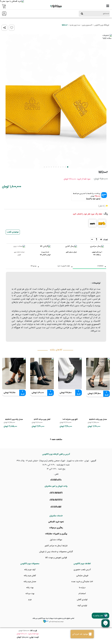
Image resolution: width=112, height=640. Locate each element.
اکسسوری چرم (87, 25)
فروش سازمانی (82, 575)
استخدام (82, 593)
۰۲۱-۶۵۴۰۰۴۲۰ (56, 480)
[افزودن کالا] (101, 239)
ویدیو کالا (33, 266)
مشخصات (100, 266)
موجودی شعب (13, 232)
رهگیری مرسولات (56, 528)
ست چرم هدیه (75, 25)
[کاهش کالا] (92, 239)
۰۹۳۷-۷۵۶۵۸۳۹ (56, 493)
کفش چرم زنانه (30, 575)
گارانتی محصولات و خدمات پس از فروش (56, 551)
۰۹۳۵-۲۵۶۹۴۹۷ (56, 500)
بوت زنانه (29, 587)
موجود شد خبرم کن (80, 634)
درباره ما (82, 587)
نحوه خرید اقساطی (56, 522)
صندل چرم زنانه (30, 581)
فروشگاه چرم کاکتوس (101, 25)
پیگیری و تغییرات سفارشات (56, 534)
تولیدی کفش (82, 599)
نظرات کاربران (66, 266)
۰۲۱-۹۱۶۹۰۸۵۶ (56, 507)
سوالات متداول (56, 540)
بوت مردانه (30, 593)
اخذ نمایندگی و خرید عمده (82, 581)
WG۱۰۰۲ (65, 25)
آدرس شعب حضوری (82, 569)
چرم (30, 599)
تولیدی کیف (82, 605)
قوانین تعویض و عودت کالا (56, 557)
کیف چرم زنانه (29, 569)
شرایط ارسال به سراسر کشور (56, 545)
